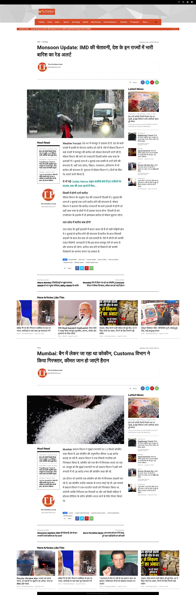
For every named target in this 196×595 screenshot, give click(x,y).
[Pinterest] (152, 82)
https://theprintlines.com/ (54, 67)
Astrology (41, 172)
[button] (156, 22)
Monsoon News (102, 259)
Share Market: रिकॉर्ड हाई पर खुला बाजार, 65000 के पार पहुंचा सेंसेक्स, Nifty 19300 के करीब (58, 284)
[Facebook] (179, 2)
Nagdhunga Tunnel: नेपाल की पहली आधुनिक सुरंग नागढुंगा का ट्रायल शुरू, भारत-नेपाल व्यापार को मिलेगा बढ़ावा (48, 165)
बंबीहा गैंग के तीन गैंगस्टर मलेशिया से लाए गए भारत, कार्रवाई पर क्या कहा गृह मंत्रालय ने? (34, 329)
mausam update (91, 259)
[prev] (173, 29)
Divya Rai (140, 159)
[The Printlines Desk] (42, 67)
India (38, 42)
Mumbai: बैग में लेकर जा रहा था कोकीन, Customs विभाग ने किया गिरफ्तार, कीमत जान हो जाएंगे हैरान (103, 284)
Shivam (65, 336)
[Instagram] (183, 2)
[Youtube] (192, 2)
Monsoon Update (113, 259)
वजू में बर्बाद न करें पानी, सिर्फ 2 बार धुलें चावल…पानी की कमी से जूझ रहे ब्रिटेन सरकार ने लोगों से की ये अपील (148, 183)
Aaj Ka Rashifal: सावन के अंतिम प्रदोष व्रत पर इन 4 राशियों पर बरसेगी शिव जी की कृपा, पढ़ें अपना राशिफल (48, 177)
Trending (45, 42)
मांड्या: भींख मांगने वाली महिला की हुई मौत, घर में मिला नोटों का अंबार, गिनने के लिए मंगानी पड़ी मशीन (118, 331)
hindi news (82, 259)
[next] (176, 29)
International (42, 148)
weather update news (92, 262)
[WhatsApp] (157, 82)
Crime (139, 163)
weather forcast (67, 262)
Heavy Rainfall (73, 259)
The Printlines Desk (55, 64)
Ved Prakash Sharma (143, 143)
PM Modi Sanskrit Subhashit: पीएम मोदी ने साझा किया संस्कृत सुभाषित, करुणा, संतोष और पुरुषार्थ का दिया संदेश (77, 331)
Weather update (79, 262)
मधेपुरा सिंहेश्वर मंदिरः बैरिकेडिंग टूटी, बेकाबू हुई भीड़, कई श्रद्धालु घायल (159, 329)
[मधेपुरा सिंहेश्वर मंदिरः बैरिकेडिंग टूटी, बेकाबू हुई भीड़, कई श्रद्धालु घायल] (160, 312)
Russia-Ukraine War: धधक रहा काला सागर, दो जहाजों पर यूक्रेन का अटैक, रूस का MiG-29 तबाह (60, 29)
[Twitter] (187, 2)
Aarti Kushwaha (141, 114)
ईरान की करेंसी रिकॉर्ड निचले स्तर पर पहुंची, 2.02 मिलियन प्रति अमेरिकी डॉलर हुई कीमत (48, 153)
